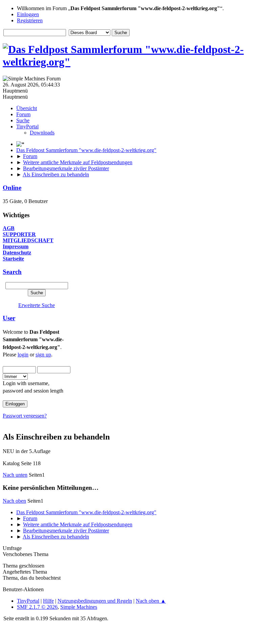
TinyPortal (28, 601)
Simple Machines (78, 607)
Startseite (13, 258)
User (9, 318)
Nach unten (15, 475)
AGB (9, 228)
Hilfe (48, 601)
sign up (43, 354)
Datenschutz (17, 252)
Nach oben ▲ (151, 601)
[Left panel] (20, 144)
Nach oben (14, 501)
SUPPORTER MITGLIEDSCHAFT (28, 237)
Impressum (15, 246)
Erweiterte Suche (36, 305)
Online (12, 187)
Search (12, 271)
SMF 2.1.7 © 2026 (37, 607)
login (23, 354)
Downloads (42, 132)
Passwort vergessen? (25, 416)
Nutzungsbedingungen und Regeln (95, 601)
